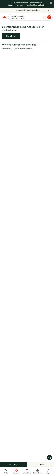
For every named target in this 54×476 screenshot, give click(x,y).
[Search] (49, 17)
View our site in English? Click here (27, 10)
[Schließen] (51, 3)
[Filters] (44, 17)
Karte (42, 465)
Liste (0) (15, 465)
